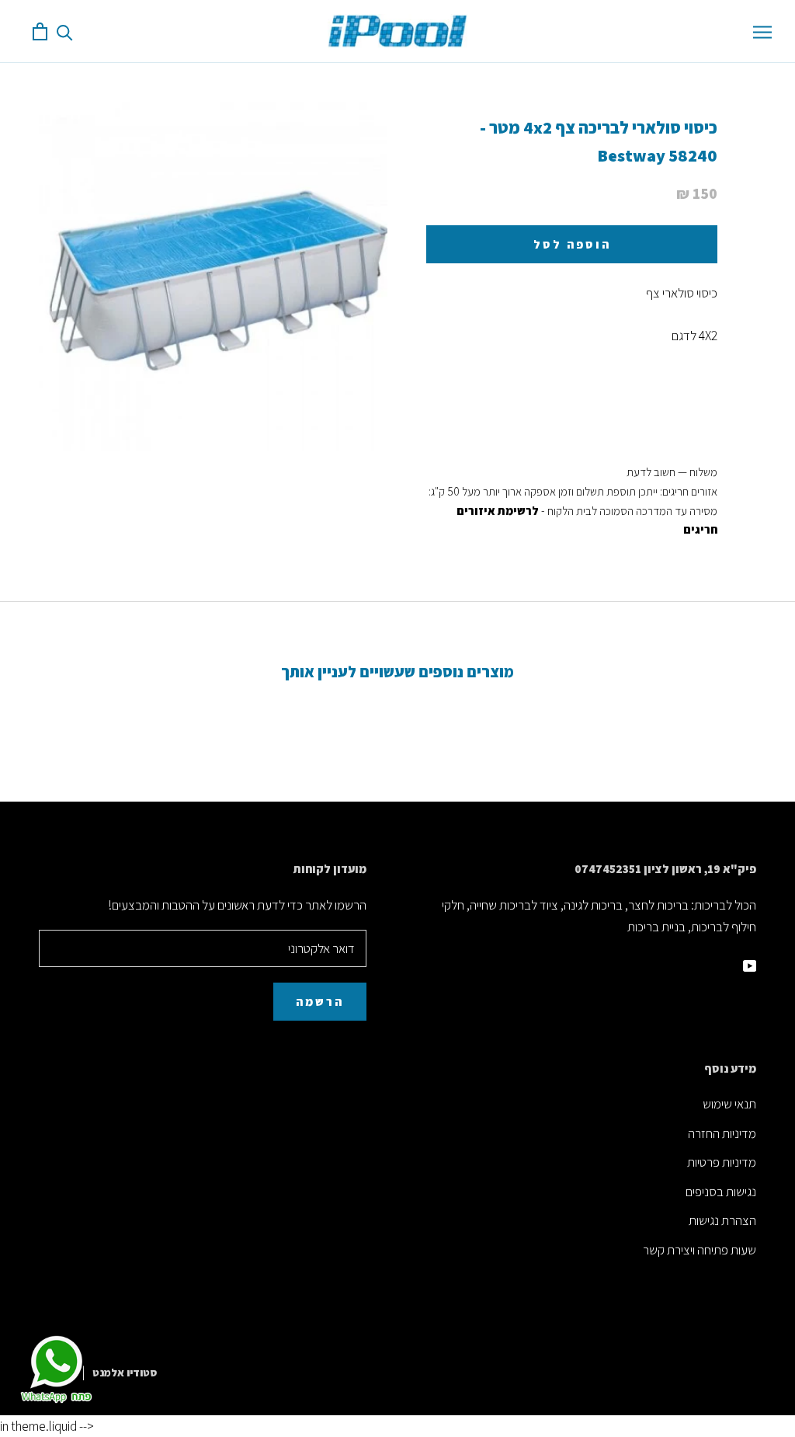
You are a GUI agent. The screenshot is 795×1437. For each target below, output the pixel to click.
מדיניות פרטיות (721, 1162)
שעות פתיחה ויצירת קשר (699, 1249)
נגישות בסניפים (721, 1191)
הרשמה (320, 1001)
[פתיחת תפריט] (762, 31)
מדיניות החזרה (722, 1133)
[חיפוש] (65, 31)
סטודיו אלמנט (124, 1373)
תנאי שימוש (729, 1103)
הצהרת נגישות (722, 1220)
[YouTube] (749, 964)
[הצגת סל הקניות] (40, 31)
